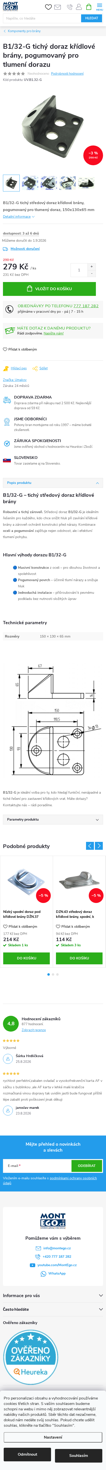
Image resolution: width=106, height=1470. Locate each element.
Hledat (91, 18)
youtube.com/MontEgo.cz (57, 1265)
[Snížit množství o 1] (92, 273)
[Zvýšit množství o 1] (92, 266)
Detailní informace (17, 216)
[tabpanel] (26, 911)
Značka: (15, 380)
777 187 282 (86, 306)
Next (99, 846)
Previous (90, 846)
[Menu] (99, 6)
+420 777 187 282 (57, 1256)
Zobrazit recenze (34, 1030)
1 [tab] (48, 974)
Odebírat (87, 1165)
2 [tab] (53, 974)
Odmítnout (27, 1454)
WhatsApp (57, 1273)
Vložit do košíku (53, 289)
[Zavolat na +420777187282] (70, 7)
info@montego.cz (57, 1248)
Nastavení (53, 1437)
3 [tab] (57, 974)
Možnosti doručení (25, 248)
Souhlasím (78, 1455)
